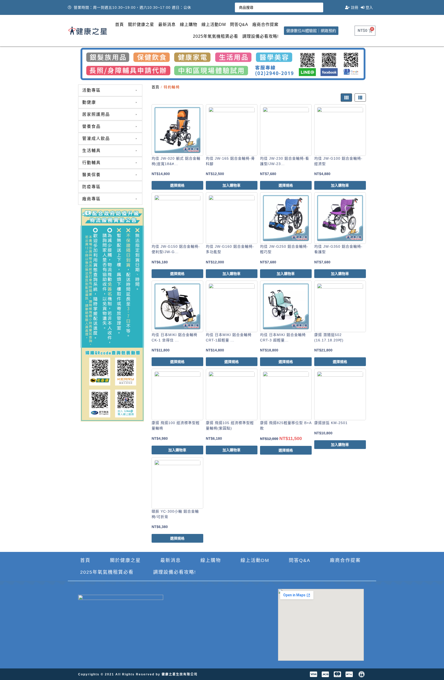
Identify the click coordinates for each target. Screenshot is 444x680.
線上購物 (188, 24)
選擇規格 (177, 185)
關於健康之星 (141, 24)
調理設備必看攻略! (260, 36)
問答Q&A (239, 24)
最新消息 (167, 24)
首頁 (119, 24)
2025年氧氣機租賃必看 (215, 36)
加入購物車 (231, 185)
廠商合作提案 (265, 24)
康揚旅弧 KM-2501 (331, 423)
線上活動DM (213, 24)
